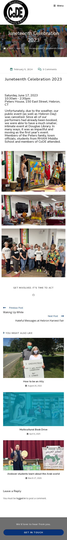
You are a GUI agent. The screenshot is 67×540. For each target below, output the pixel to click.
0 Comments (50, 69)
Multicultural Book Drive (33, 429)
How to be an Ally (33, 381)
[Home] (4, 48)
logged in (21, 498)
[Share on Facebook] (33, 295)
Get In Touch (33, 532)
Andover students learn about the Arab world (33, 474)
